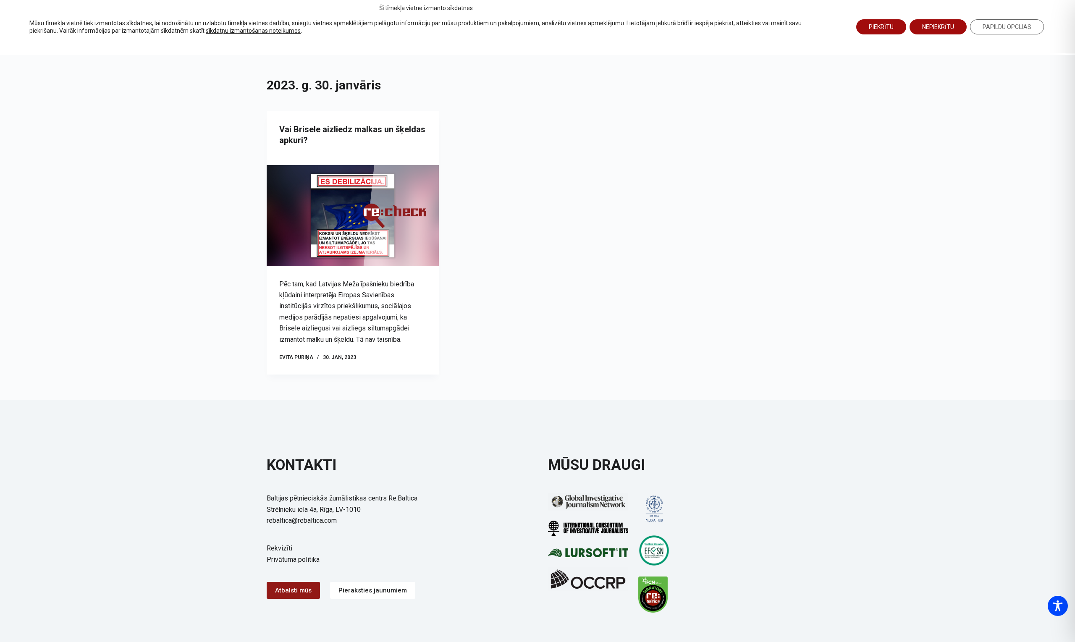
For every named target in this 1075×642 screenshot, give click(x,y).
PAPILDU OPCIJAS (1007, 27)
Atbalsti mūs (293, 590)
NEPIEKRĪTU (938, 27)
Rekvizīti (279, 548)
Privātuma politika (293, 559)
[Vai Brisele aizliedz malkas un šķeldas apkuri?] (353, 215)
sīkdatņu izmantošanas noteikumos (253, 30)
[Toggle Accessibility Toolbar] (1058, 606)
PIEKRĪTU (881, 27)
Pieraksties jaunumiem (372, 590)
